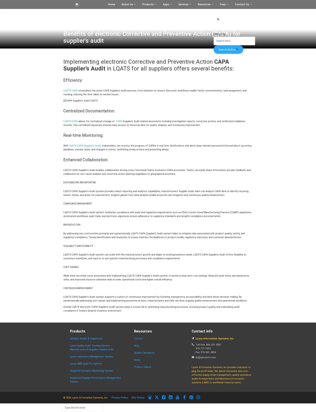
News (137, 359)
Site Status (138, 397)
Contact (138, 338)
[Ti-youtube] (177, 397)
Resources (204, 4)
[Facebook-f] (184, 397)
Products (148, 4)
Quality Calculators (144, 352)
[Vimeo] (164, 397)
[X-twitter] (157, 397)
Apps (166, 4)
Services (183, 4)
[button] (234, 19)
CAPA (75, 90)
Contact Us (242, 4)
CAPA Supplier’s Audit (89, 145)
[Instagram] (198, 397)
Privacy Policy (119, 397)
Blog (136, 345)
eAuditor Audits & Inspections (86, 338)
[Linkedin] (171, 397)
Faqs (223, 4)
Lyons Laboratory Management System (91, 356)
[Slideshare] (150, 397)
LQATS (67, 90)
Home (111, 4)
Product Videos (142, 366)
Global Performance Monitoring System (91, 370)
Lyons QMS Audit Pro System (86, 363)
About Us (127, 4)
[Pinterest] (191, 397)
